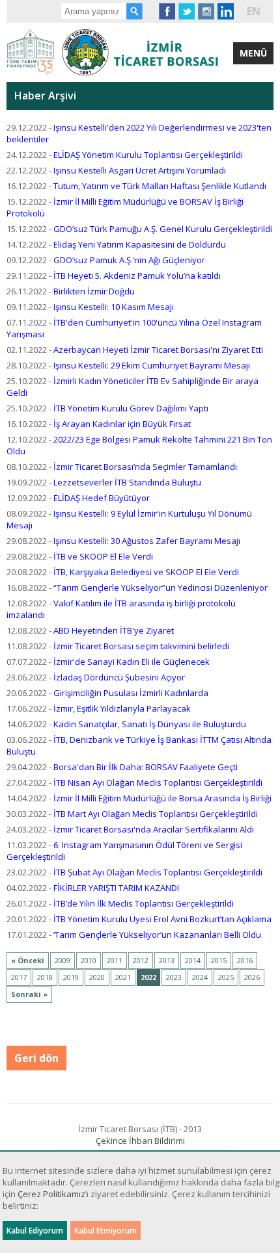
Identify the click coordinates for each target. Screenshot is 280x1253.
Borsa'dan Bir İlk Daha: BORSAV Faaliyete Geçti (145, 767)
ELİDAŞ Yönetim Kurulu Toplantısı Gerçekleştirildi (148, 155)
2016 (245, 960)
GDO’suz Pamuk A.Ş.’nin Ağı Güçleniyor (129, 260)
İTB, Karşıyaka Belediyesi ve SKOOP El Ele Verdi (146, 572)
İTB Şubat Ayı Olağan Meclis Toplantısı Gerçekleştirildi (157, 872)
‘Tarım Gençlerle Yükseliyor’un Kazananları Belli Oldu (157, 934)
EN (253, 11)
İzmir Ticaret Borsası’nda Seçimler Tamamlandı (145, 466)
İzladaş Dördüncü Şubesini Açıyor (119, 677)
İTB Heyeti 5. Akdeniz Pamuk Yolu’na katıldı (137, 275)
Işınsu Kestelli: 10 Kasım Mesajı (113, 307)
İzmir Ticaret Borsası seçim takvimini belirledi (141, 646)
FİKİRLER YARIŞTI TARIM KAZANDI (116, 888)
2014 (193, 960)
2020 (97, 977)
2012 (140, 960)
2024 (200, 977)
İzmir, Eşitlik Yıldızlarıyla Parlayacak (122, 708)
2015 (219, 960)
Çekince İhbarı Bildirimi (140, 1140)
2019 (71, 977)
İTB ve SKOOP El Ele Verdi (103, 556)
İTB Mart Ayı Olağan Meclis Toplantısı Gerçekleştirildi (155, 814)
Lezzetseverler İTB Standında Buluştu (127, 482)
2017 (19, 977)
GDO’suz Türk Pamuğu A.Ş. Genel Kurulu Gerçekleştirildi (162, 229)
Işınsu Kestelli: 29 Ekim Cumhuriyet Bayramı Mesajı (151, 365)
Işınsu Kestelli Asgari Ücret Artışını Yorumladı (139, 170)
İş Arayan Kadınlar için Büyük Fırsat (122, 424)
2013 (167, 960)
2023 (174, 977)
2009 (62, 960)
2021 (123, 977)
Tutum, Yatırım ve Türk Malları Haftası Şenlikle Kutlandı (159, 186)
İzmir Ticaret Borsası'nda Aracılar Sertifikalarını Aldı (153, 829)
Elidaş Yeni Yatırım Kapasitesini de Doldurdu (139, 244)
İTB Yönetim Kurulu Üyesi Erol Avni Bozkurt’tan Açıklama (162, 919)
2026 (252, 977)
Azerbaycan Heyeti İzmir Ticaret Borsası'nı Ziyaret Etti (158, 349)
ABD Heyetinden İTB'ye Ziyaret (113, 630)
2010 (88, 960)
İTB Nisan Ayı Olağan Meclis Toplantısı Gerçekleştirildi (157, 782)
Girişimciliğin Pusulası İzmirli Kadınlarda (130, 693)
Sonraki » (29, 994)
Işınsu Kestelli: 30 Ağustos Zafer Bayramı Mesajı (146, 541)
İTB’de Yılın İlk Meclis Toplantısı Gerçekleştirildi (143, 903)
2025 (226, 977)
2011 (114, 960)
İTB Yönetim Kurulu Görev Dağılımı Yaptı (130, 408)
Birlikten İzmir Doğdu (94, 291)
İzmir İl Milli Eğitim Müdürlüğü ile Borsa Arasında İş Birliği (162, 798)
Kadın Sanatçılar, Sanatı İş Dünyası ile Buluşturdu (149, 724)
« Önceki (27, 960)
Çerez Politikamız (51, 1194)
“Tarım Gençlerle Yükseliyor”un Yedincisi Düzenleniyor (160, 587)
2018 (45, 977)
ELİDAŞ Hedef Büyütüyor (101, 498)
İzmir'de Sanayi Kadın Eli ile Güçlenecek (131, 661)
